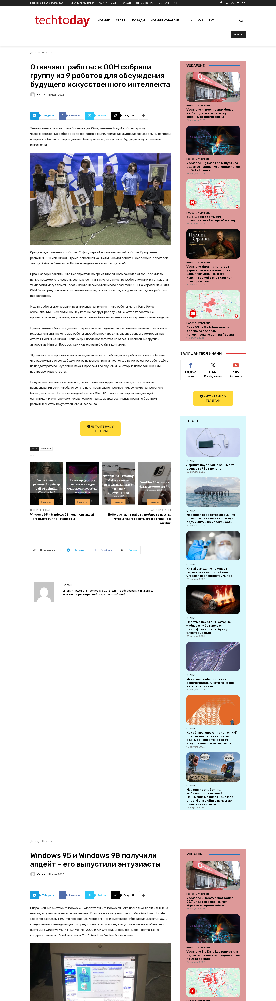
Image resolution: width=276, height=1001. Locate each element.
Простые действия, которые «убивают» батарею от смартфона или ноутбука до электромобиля (208, 627)
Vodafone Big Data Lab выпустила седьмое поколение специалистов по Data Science (213, 166)
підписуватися (237, 363)
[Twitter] (232, 3)
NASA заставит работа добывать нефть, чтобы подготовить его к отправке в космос (139, 519)
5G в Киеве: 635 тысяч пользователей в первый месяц (210, 218)
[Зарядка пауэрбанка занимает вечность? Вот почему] (213, 442)
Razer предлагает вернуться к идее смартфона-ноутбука (82, 484)
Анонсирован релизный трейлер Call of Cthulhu (46, 484)
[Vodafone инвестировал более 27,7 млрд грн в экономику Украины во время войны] (213, 87)
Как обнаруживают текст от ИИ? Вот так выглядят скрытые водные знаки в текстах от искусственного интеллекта (212, 738)
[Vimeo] (238, 3)
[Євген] (33, 94)
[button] (241, 20)
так (190, 363)
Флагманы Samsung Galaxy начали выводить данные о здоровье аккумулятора (118, 484)
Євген (41, 94)
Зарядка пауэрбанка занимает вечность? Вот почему (210, 466)
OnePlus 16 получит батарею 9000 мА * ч (154, 484)
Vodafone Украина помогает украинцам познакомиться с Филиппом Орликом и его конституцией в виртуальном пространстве (209, 274)
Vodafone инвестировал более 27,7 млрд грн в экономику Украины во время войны (209, 113)
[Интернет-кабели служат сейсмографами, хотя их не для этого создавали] (213, 656)
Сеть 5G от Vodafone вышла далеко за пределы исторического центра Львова (210, 331)
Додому (35, 52)
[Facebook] (221, 3)
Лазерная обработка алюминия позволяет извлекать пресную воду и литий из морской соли (210, 518)
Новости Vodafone (198, 105)
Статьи (190, 461)
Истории (46, 448)
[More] (143, 116)
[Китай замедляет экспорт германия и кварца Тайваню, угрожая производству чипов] (213, 545)
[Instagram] (226, 3)
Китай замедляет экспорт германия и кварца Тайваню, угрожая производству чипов (209, 572)
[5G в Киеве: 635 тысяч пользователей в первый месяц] (213, 193)
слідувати (213, 363)
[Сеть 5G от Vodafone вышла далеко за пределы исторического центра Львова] (213, 304)
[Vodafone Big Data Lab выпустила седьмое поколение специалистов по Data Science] (213, 140)
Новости (47, 52)
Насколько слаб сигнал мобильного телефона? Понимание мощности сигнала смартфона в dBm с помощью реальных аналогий (209, 797)
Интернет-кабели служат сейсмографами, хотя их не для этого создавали (210, 682)
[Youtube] (243, 3)
